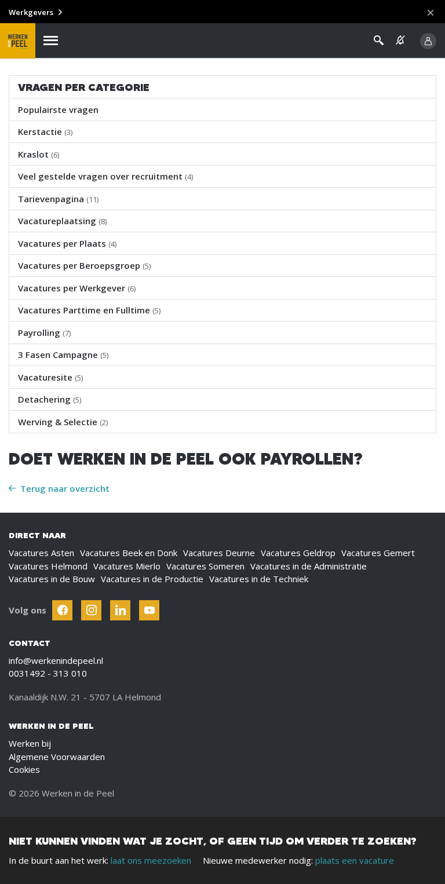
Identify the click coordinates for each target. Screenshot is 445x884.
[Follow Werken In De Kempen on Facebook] (62, 610)
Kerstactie (45, 131)
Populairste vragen (58, 109)
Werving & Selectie (63, 422)
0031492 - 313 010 (48, 673)
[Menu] (50, 41)
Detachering (49, 399)
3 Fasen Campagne (63, 354)
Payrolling (44, 332)
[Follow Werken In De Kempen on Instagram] (91, 610)
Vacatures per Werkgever (77, 288)
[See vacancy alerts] (400, 40)
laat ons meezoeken (151, 860)
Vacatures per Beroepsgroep (84, 265)
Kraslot (38, 154)
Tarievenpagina (58, 198)
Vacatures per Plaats (67, 243)
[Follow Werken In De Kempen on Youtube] (149, 610)
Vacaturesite (50, 377)
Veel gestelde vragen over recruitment (105, 176)
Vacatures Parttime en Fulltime (89, 310)
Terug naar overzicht (65, 488)
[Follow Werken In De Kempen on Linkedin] (120, 610)
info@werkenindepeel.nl (56, 660)
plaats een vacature (354, 860)
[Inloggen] (428, 41)
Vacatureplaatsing (62, 221)
